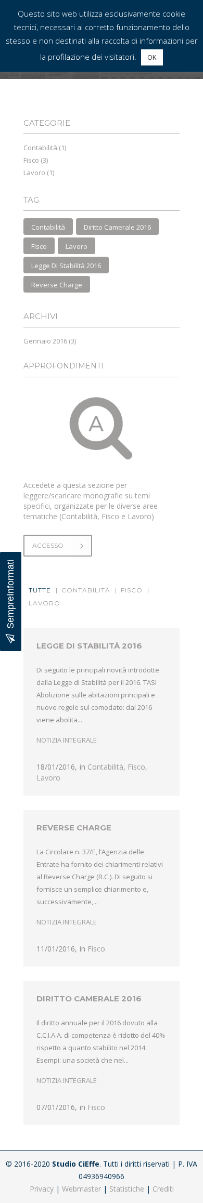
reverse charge (56, 284)
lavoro (76, 246)
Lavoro (34, 172)
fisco (39, 246)
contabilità (48, 227)
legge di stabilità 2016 (66, 265)
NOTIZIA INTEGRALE (66, 740)
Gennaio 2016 (45, 341)
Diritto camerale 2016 (89, 998)
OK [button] (152, 57)
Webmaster (81, 1189)
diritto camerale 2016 (117, 227)
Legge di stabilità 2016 (89, 646)
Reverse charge (73, 827)
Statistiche (126, 1189)
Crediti (163, 1189)
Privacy (42, 1189)
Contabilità (40, 147)
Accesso (48, 545)
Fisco (31, 160)
